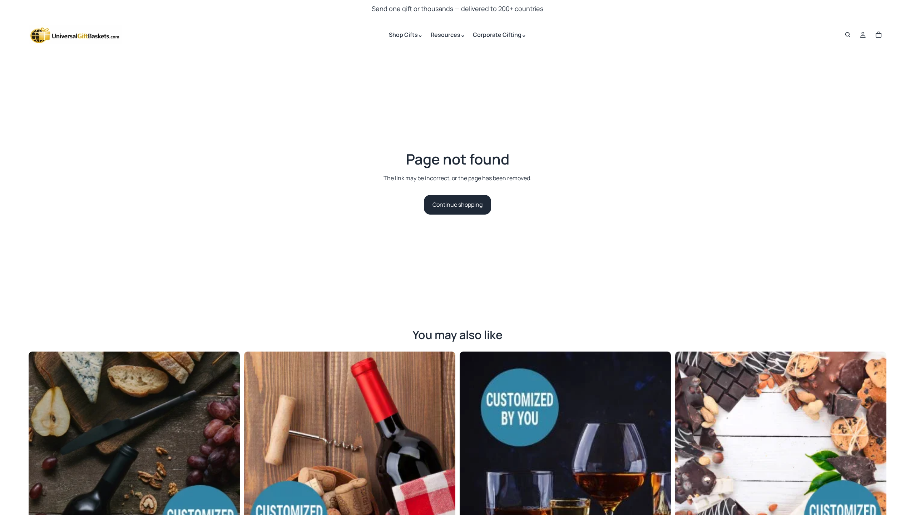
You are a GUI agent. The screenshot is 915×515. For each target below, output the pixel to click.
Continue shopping (457, 205)
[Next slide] (229, 457)
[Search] (848, 35)
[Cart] (878, 35)
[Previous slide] (39, 457)
